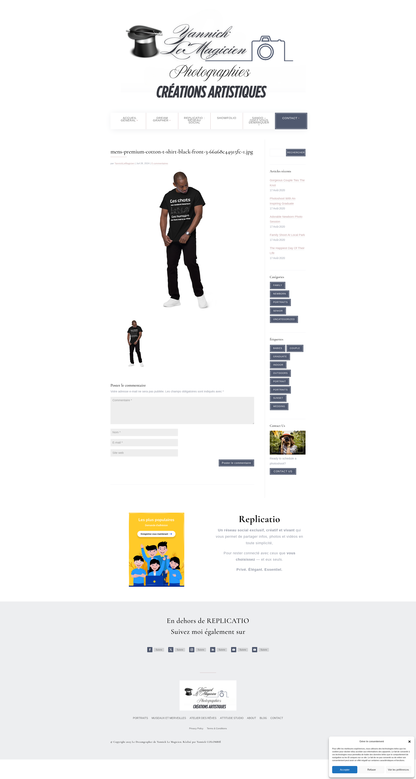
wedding (279, 406)
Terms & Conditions (217, 728)
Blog (263, 718)
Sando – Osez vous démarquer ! (259, 121)
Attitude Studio (231, 718)
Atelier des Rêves (203, 718)
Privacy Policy (196, 728)
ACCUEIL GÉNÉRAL (129, 119)
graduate (280, 356)
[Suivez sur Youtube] (233, 649)
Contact (276, 718)
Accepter (345, 769)
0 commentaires (159, 163)
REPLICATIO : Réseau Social (194, 120)
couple (295, 348)
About (251, 718)
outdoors (280, 373)
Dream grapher (161, 119)
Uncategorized (284, 319)
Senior (278, 311)
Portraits (280, 302)
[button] (409, 741)
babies (277, 348)
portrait (279, 381)
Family (277, 285)
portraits (280, 390)
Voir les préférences (398, 769)
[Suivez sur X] (170, 649)
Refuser (371, 769)
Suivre (159, 649)
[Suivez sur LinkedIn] (212, 649)
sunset (278, 398)
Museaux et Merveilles (169, 718)
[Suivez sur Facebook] (149, 649)
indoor (278, 365)
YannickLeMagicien (124, 163)
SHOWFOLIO (226, 118)
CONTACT (289, 118)
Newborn (279, 294)
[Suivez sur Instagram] (191, 649)
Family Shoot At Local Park (287, 235)
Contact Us (283, 471)
